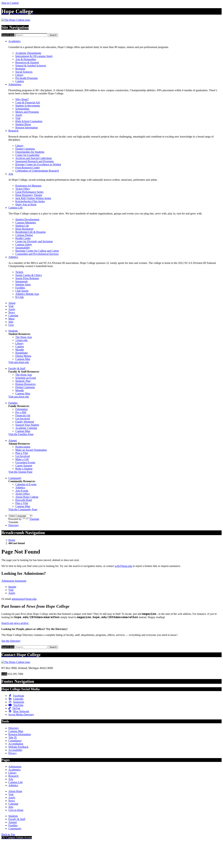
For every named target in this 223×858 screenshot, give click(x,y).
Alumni (12, 440)
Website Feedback (18, 746)
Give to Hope (15, 810)
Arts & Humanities (25, 59)
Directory (13, 525)
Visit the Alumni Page (20, 471)
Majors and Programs (27, 111)
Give (11, 324)
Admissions (14, 84)
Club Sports (21, 290)
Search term (7, 34)
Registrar (20, 68)
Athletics (13, 257)
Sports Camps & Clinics (28, 275)
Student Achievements (27, 105)
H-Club (19, 297)
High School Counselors (28, 121)
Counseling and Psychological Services (37, 253)
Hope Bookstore (24, 228)
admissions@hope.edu (24, 598)
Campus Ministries (25, 222)
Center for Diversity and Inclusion (34, 241)
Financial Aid (22, 415)
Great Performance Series (29, 191)
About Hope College (26, 496)
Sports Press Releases (27, 278)
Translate (34, 519)
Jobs (10, 321)
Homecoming (22, 446)
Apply (18, 114)
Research (13, 130)
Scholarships (22, 108)
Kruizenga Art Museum (28, 185)
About (11, 302)
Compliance (15, 740)
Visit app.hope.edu (18, 362)
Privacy (12, 753)
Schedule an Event (25, 377)
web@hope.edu (123, 566)
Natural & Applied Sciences (30, 65)
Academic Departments (28, 53)
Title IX (12, 737)
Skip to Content (10, 2)
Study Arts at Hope (25, 204)
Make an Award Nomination (31, 449)
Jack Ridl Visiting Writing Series (33, 198)
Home (11, 540)
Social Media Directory (21, 714)
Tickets (19, 272)
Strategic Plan (22, 380)
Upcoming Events (25, 462)
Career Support (23, 465)
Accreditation (15, 743)
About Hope (15, 791)
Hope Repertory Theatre (28, 195)
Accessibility (15, 750)
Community (14, 478)
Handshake (21, 352)
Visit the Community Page (22, 509)
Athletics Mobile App (27, 293)
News (11, 312)
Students (13, 330)
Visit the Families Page (20, 434)
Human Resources (25, 384)
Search (53, 35)
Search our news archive (15, 623)
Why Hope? (22, 99)
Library (19, 74)
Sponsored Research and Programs (34, 161)
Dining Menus (23, 355)
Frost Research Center (27, 167)
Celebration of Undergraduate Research (37, 170)
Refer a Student (23, 468)
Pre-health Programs (26, 78)
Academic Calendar (26, 427)
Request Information (26, 127)
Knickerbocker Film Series (30, 201)
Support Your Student (27, 424)
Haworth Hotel (23, 500)
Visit (17, 118)
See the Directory (11, 640)
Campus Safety (23, 244)
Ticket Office (22, 188)
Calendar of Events (25, 484)
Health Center (23, 238)
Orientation (21, 409)
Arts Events (21, 490)
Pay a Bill (20, 412)
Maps (11, 318)
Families (13, 402)
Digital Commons (25, 148)
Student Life (22, 225)
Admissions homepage (13, 580)
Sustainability (22, 247)
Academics (14, 41)
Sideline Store (23, 284)
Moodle (19, 349)
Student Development (27, 219)
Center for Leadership (27, 155)
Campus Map (22, 359)
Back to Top (8, 834)
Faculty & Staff (16, 368)
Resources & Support (27, 62)
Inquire (12, 586)
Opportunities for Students (29, 151)
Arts (10, 173)
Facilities (20, 287)
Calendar (13, 315)
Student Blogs (23, 124)
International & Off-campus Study (34, 56)
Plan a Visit (21, 453)
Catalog (19, 81)
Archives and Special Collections (33, 158)
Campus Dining (24, 235)
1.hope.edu (21, 340)
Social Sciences (23, 71)
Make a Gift (22, 459)
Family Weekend (24, 421)
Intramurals (21, 281)
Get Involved (22, 418)
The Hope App (23, 337)
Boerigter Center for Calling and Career (37, 250)
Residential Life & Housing (30, 231)
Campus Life (15, 207)
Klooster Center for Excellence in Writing (38, 164)
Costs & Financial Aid (27, 102)
